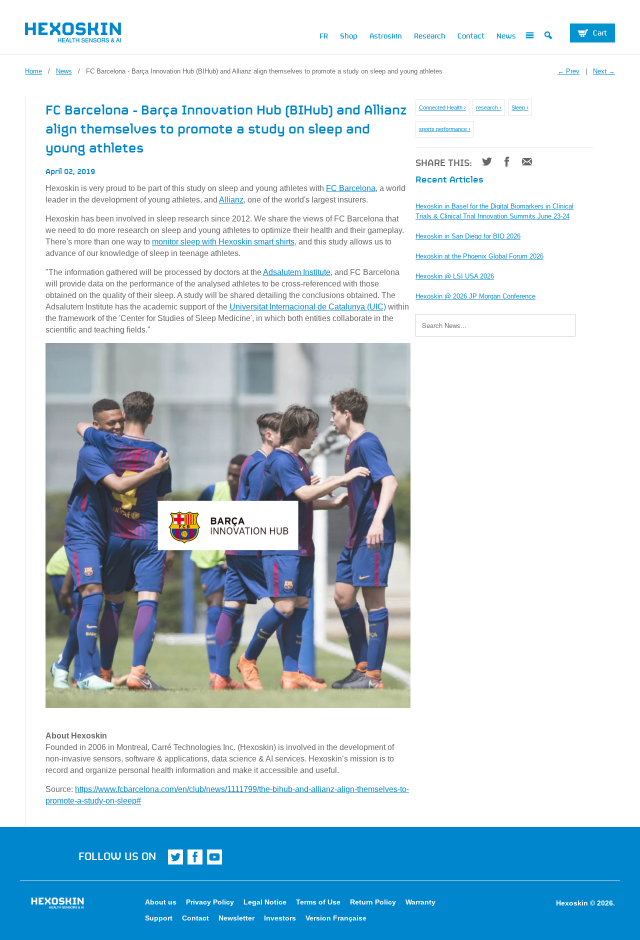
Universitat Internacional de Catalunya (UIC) (308, 306)
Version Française (336, 918)
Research (430, 35)
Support (158, 918)
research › (489, 107)
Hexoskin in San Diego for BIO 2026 (468, 236)
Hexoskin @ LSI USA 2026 (455, 276)
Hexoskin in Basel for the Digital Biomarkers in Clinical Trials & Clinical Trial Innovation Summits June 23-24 (495, 211)
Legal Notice (265, 902)
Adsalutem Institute (296, 272)
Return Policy (373, 902)
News (506, 35)
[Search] (548, 37)
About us (160, 902)
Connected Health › (442, 107)
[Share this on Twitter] (483, 161)
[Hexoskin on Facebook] (195, 857)
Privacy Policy (210, 902)
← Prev (569, 71)
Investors (280, 918)
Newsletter (236, 918)
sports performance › (444, 129)
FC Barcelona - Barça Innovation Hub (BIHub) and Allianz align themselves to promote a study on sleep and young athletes (226, 127)
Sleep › (520, 107)
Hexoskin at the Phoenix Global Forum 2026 (480, 256)
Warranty (421, 902)
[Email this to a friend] (523, 161)
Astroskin (386, 35)
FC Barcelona (351, 188)
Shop (349, 35)
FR (324, 35)
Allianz (231, 200)
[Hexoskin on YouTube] (214, 857)
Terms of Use (318, 902)
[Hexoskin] (95, 34)
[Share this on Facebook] (503, 161)
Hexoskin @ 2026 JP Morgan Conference (476, 296)
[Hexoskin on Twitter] (175, 857)
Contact (471, 35)
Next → (604, 71)
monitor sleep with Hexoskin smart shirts (223, 242)
